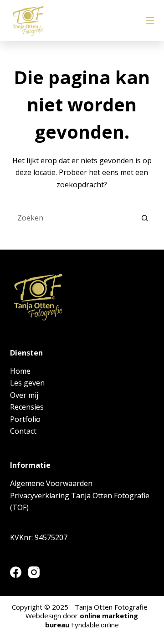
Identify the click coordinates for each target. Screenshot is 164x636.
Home (20, 371)
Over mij (24, 395)
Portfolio (25, 419)
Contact (23, 431)
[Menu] (150, 20)
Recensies (27, 407)
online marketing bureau (91, 620)
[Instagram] (34, 572)
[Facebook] (15, 572)
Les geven (27, 383)
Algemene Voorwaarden (51, 483)
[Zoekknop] (145, 218)
